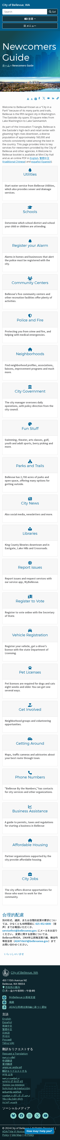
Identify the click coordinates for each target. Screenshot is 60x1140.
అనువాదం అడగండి (11, 1091)
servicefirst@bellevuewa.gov (19, 930)
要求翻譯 (7, 1063)
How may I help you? (39, 1131)
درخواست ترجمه (10, 1077)
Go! (53, 11)
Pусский (7, 1039)
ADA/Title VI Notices (14, 1131)
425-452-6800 (43, 923)
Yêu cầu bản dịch (12, 1098)
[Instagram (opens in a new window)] (29, 1115)
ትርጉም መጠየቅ (9, 1102)
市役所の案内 (12, 987)
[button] (57, 98)
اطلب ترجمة (8, 1057)
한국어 (6, 1036)
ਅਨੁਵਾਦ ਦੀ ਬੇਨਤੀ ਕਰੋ (12, 1081)
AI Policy (29, 1135)
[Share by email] (48, 98)
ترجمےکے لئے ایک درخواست (16, 1095)
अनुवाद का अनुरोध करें (12, 1067)
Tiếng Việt (8, 1043)
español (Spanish (41, 161)
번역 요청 (7, 1074)
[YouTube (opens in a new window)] (45, 1115)
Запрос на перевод (13, 1084)
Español (7, 1022)
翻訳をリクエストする (14, 1070)
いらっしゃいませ (14, 953)
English (34, 158)
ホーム (6, 65)
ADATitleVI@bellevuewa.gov (31, 941)
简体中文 (7, 1025)
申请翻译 (7, 1060)
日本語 (6, 1032)
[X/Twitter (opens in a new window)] (37, 1115)
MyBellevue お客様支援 (22, 997)
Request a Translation (15, 1053)
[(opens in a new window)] (13, 1115)
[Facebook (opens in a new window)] (21, 1115)
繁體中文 (7, 1029)
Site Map (17, 1135)
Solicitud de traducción (16, 1088)
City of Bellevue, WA (16, 4)
